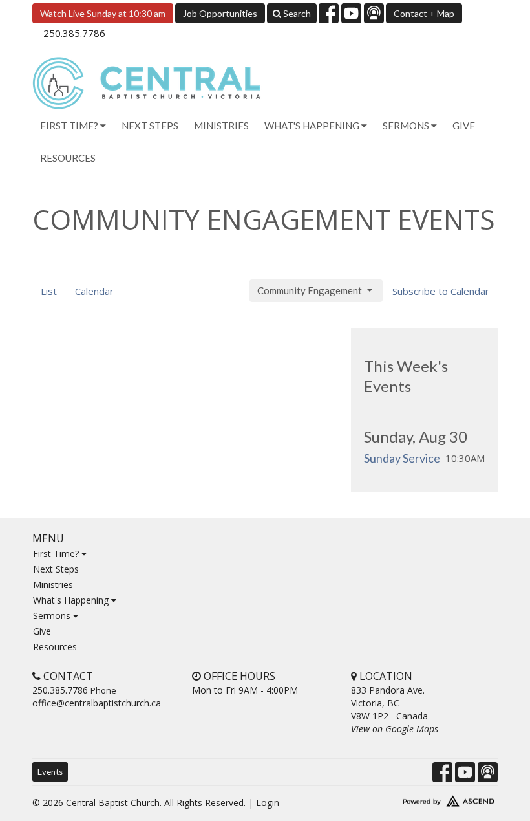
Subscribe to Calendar (440, 291)
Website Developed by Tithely (424, 798)
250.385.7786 (74, 33)
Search (296, 13)
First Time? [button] (70, 125)
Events (50, 772)
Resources (68, 158)
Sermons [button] (407, 125)
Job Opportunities (220, 13)
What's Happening (72, 600)
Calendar (94, 291)
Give (463, 125)
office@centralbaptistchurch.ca (96, 703)
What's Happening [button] (312, 125)
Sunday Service (402, 458)
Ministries (221, 125)
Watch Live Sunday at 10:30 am (102, 13)
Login (267, 802)
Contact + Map (424, 13)
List (49, 291)
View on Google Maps (394, 729)
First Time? (57, 553)
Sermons (53, 615)
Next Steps (150, 125)
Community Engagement (309, 290)
